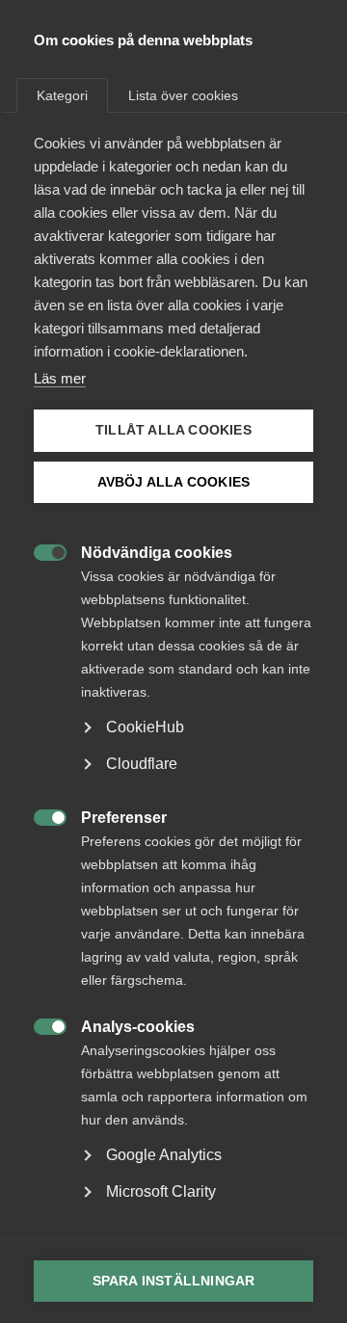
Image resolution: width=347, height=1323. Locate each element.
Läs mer (60, 378)
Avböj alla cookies (174, 482)
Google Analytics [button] (164, 1155)
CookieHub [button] (145, 727)
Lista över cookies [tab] (183, 95)
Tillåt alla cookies (173, 430)
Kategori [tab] (62, 95)
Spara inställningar (174, 1281)
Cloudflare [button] (141, 763)
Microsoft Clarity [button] (161, 1191)
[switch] (40, 550)
